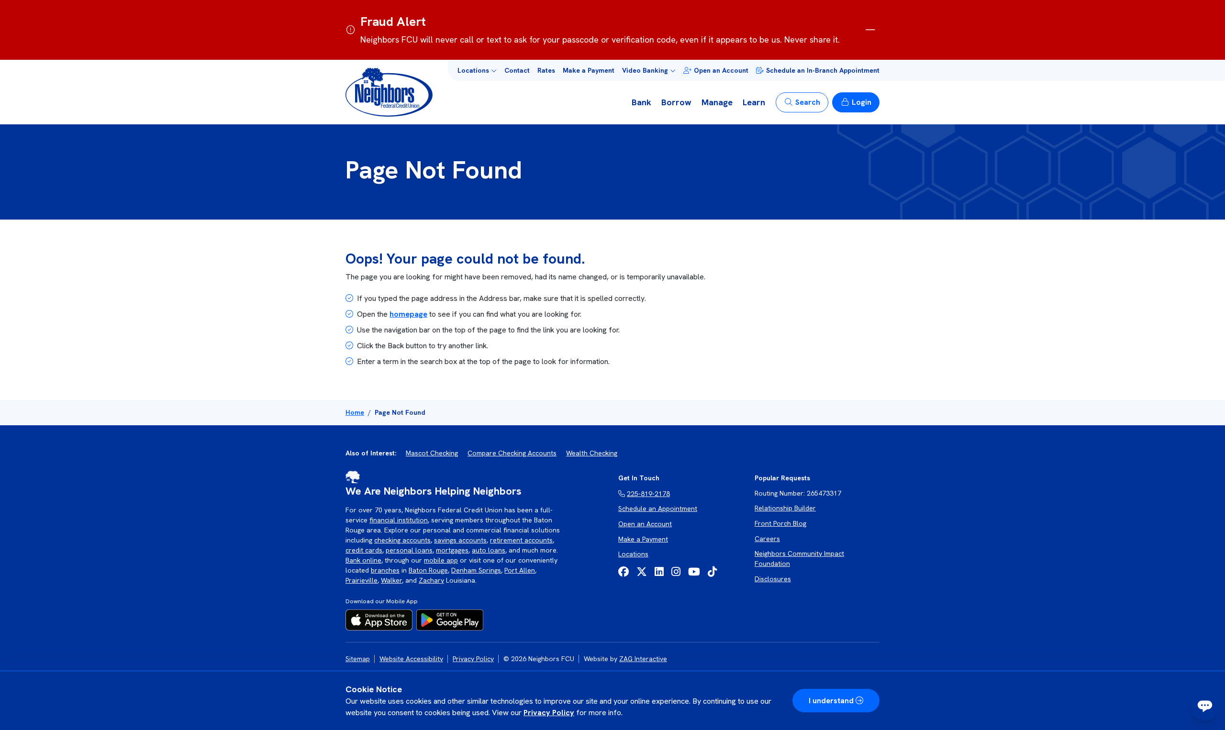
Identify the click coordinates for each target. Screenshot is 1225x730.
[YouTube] (694, 572)
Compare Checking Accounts (512, 453)
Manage (717, 102)
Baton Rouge (428, 570)
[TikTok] (712, 572)
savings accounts (460, 540)
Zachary (431, 580)
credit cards (363, 550)
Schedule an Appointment (657, 508)
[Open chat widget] (1205, 705)
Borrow (676, 102)
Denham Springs (476, 570)
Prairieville (361, 580)
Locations (633, 554)
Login (861, 102)
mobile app (441, 560)
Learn (754, 102)
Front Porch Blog (780, 523)
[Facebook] (623, 572)
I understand (831, 701)
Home (354, 412)
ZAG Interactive (643, 658)
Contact (517, 70)
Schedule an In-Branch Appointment (823, 70)
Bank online (363, 560)
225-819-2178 (648, 493)
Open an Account (721, 70)
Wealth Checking (591, 453)
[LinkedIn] (659, 572)
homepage (408, 314)
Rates (546, 70)
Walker (391, 580)
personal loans (409, 550)
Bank (641, 102)
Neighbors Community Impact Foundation (799, 558)
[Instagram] (675, 572)
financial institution (398, 520)
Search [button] (807, 102)
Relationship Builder (785, 508)
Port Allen (519, 570)
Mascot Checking (432, 453)
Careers (767, 538)
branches (385, 570)
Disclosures (773, 579)
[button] (477, 71)
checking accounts (402, 540)
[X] (641, 572)
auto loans (488, 550)
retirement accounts (521, 540)
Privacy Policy (548, 713)
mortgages (452, 550)
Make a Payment (588, 70)
